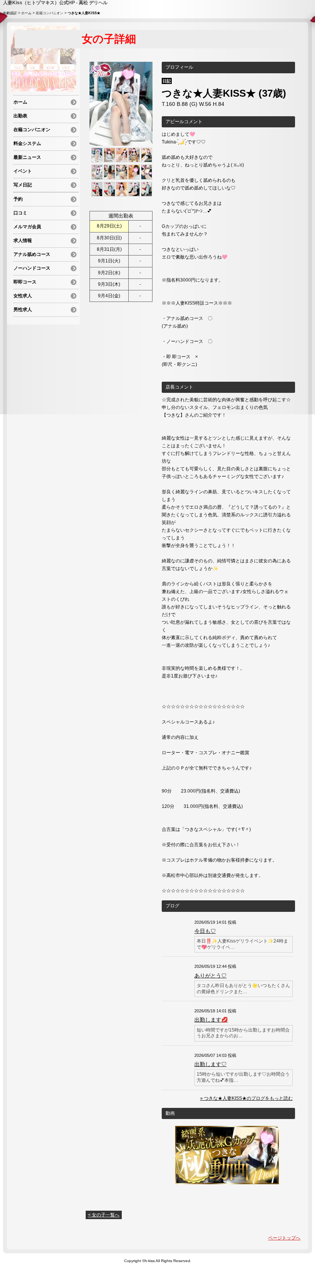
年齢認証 (10, 13)
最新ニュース (27, 157)
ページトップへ (284, 1238)
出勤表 (20, 116)
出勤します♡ (210, 1064)
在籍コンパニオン (49, 13)
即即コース (24, 282)
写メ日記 (22, 185)
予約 (18, 199)
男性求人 (22, 309)
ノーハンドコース (31, 268)
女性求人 (22, 295)
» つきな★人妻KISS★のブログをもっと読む (246, 1098)
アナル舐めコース (31, 254)
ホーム (26, 13)
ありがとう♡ (210, 975)
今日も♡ (205, 931)
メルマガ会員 (27, 226)
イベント (22, 171)
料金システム (27, 143)
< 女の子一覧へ (103, 1215)
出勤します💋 (211, 1020)
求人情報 (22, 240)
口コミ (20, 213)
